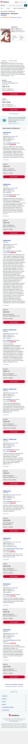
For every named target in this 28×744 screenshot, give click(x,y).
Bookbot (8, 251)
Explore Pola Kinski (12, 123)
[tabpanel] (13, 69)
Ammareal (8, 143)
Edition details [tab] (13, 60)
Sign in (21, 2)
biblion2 (8, 594)
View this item (5, 84)
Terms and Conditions (13, 721)
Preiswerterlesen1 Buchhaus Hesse (14, 548)
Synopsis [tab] (4, 60)
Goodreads (19, 17)
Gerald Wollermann (11, 640)
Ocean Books (9, 501)
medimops (8, 340)
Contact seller (6, 159)
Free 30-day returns (14, 113)
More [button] (12, 75)
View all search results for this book (14, 686)
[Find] (25, 5)
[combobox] (16, 5)
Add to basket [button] (14, 94)
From (14, 37)
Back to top (14, 692)
